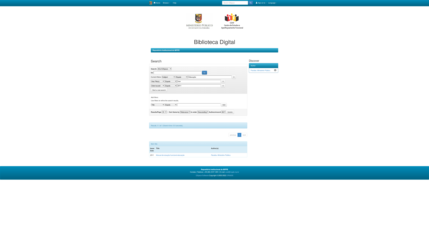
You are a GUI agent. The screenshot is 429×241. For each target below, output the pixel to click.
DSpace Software (202, 175)
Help (174, 3)
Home (157, 3)
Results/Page (156, 112)
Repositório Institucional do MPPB (166, 50)
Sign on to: (261, 3)
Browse (166, 3)
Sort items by (174, 112)
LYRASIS (229, 175)
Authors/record (215, 112)
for (152, 73)
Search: (154, 69)
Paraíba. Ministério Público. (221, 155)
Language (271, 3)
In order (194, 112)
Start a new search (159, 90)
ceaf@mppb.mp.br (232, 172)
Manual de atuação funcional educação (170, 155)
